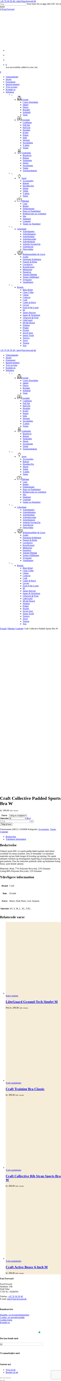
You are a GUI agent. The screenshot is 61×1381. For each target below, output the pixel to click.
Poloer (26, 413)
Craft (25, 578)
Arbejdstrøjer (28, 510)
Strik (25, 416)
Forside (3, 628)
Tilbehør (11, 628)
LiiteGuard (27, 598)
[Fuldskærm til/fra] (4, 1377)
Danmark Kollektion (32, 537)
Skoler (8, 357)
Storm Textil (28, 613)
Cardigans (27, 401)
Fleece (26, 385)
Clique (26, 573)
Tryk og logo (11, 365)
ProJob (26, 608)
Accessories (28, 459)
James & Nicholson (31, 593)
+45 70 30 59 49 (15, 1296)
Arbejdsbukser (29, 512)
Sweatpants (28, 444)
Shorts (25, 441)
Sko (24, 494)
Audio (25, 535)
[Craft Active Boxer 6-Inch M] (33, 1223)
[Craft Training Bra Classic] (33, 1045)
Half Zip (26, 406)
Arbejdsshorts (29, 520)
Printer (26, 606)
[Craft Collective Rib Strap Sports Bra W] (33, 1132)
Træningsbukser (30, 449)
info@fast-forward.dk (17, 1299)
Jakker (26, 383)
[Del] (7, 1377)
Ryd (29, 818)
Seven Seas (28, 611)
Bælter (26, 484)
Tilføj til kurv (6, 824)
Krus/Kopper (28, 545)
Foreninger (10, 360)
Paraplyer (27, 550)
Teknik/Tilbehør (30, 553)
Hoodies (26, 408)
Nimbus (26, 603)
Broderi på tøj (12, 1372)
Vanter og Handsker (32, 502)
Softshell (26, 390)
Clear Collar (28, 570)
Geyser (26, 583)
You (24, 624)
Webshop (10, 370)
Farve (4, 815)
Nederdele (27, 439)
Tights (25, 446)
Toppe (25, 426)
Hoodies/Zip (28, 464)
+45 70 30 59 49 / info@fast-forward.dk (18, 1)
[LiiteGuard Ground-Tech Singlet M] (33, 958)
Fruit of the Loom (31, 586)
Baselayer (27, 433)
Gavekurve (28, 542)
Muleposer (27, 548)
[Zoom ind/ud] (1, 1377)
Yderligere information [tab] (16, 839)
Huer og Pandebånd (32, 489)
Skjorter (26, 418)
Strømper (27, 497)
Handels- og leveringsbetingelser (14, 1315)
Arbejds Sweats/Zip (31, 522)
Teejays (26, 616)
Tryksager (27, 558)
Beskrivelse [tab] (11, 836)
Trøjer (25, 474)
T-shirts (26, 423)
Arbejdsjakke (29, 515)
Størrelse (4, 818)
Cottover (26, 575)
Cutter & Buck (29, 581)
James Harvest (29, 591)
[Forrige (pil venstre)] (1, 1380)
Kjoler (25, 411)
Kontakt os (10, 368)
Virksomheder (12, 355)
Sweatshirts (28, 421)
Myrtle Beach (29, 601)
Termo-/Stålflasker (31, 555)
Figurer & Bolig (30, 540)
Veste (25, 393)
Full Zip (26, 403)
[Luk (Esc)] (10, 1377)
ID (24, 588)
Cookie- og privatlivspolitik (12, 1317)
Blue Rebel (28, 568)
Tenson (26, 621)
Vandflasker (28, 560)
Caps (25, 482)
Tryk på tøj (10, 1370)
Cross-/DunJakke (30, 380)
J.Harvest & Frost (30, 596)
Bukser (26, 436)
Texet (25, 619)
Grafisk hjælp (6, 1320)
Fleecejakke (28, 527)
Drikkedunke (28, 487)
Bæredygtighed (12, 363)
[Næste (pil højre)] (4, 1380)
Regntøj (26, 388)
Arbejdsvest (28, 525)
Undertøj (27, 499)
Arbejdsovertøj (29, 517)
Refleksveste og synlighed (34, 492)
